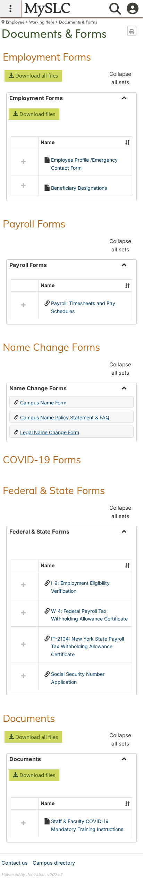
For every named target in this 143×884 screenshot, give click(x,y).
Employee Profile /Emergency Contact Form (84, 163)
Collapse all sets (120, 78)
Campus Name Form (43, 402)
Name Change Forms (51, 347)
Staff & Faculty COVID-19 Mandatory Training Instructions (87, 825)
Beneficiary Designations (79, 188)
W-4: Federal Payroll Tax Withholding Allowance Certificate (89, 615)
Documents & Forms (78, 22)
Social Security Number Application (77, 678)
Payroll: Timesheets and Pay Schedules (83, 307)
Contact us (14, 863)
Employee (15, 22)
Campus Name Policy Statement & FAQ (64, 417)
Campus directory (54, 863)
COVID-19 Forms (42, 459)
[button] (33, 76)
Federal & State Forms (54, 490)
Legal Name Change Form (49, 432)
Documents (29, 718)
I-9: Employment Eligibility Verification (80, 586)
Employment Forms (47, 57)
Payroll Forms (34, 223)
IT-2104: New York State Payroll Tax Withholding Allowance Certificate (87, 646)
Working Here (41, 22)
